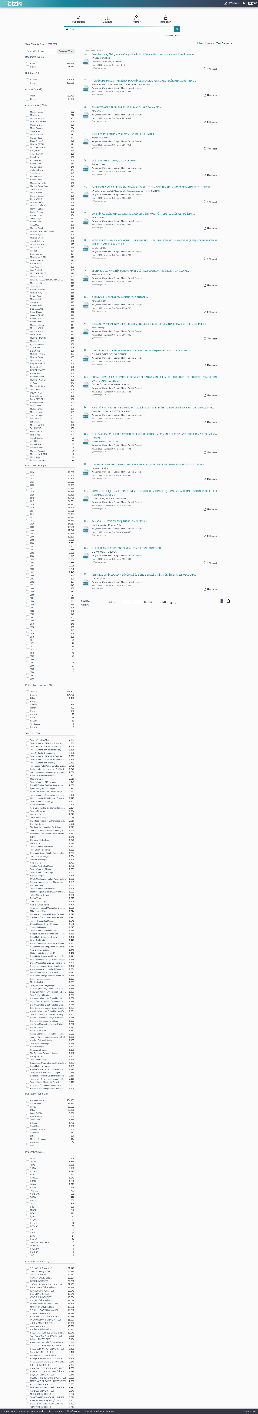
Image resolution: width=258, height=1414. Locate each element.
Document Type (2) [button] (35, 57)
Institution (165, 22)
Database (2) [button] (32, 73)
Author (136, 22)
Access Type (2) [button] (33, 89)
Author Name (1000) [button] (36, 105)
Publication (78, 22)
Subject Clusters (205, 43)
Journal (107, 22)
